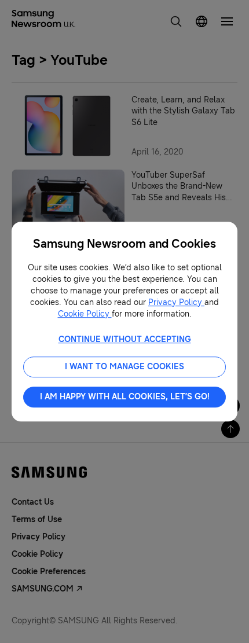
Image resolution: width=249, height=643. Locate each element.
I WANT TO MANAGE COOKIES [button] (124, 367)
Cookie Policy (85, 314)
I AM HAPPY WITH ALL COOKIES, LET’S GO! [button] (125, 397)
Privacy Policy (176, 302)
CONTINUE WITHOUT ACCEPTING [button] (124, 339)
